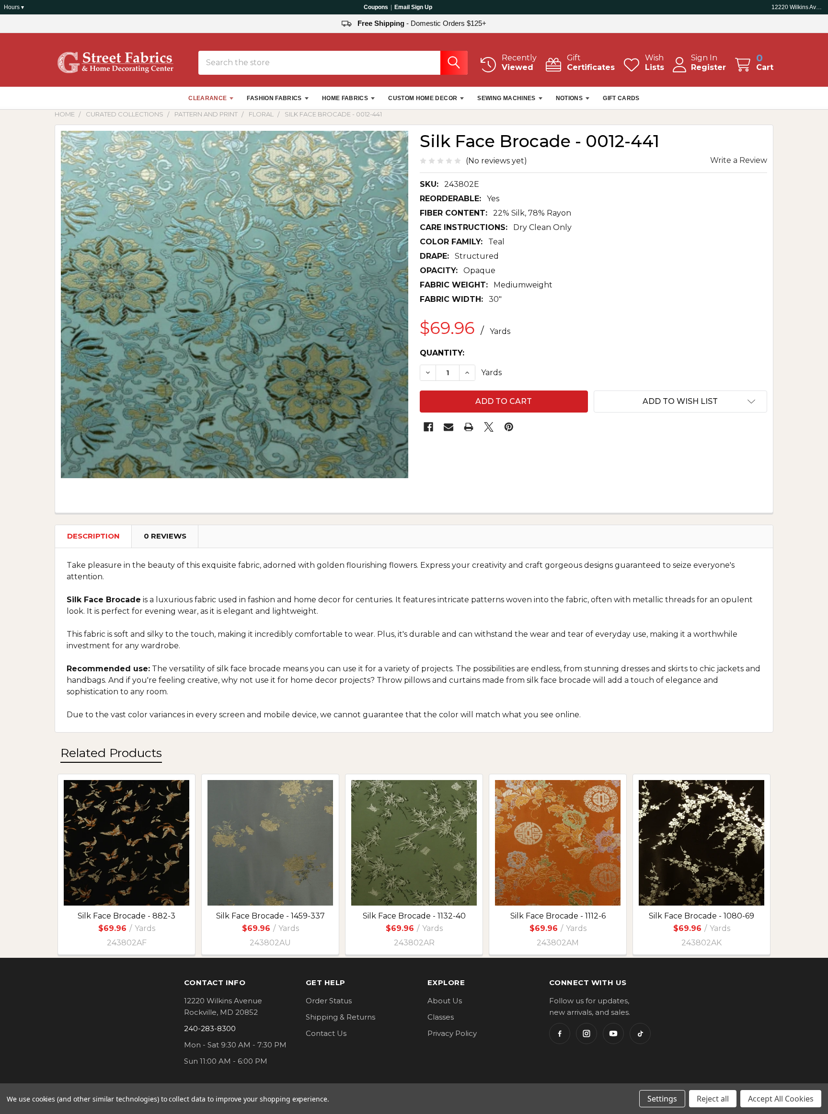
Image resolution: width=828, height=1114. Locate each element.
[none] (234, 304)
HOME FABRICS (345, 98)
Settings (662, 1098)
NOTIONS (569, 98)
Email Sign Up (413, 7)
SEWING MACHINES (506, 98)
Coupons (376, 7)
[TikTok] (640, 1033)
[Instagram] (586, 1033)
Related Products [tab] (111, 753)
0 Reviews (165, 535)
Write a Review (738, 160)
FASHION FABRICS (274, 98)
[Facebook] (428, 427)
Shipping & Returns (340, 1017)
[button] (681, 401)
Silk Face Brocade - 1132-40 (414, 915)
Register (708, 67)
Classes (440, 1017)
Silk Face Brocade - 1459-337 (270, 915)
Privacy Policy (452, 1033)
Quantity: (442, 352)
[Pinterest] (509, 427)
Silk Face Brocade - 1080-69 (701, 915)
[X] (488, 427)
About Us (444, 1000)
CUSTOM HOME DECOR (422, 98)
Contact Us (326, 1033)
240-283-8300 (210, 1028)
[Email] (448, 427)
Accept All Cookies (781, 1098)
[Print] (468, 427)
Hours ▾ (14, 7)
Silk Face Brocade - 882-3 (126, 915)
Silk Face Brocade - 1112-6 (558, 915)
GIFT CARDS (621, 98)
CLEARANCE (207, 98)
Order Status (329, 1000)
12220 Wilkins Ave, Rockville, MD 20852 (797, 7)
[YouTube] (613, 1033)
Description (93, 535)
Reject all (713, 1098)
